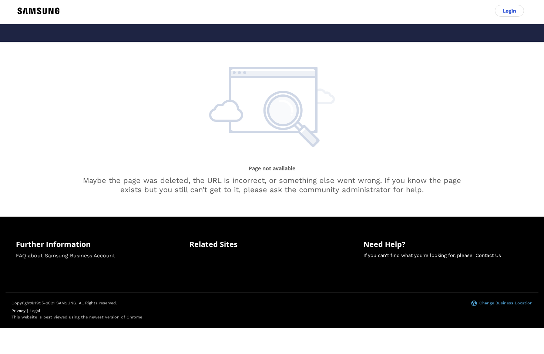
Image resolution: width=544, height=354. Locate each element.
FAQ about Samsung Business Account (65, 255)
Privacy (18, 310)
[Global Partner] (38, 10)
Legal (35, 310)
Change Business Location (506, 303)
